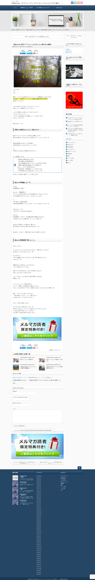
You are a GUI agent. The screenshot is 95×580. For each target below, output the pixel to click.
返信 (14, 383)
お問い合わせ (59, 7)
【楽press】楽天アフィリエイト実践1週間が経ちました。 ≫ (50, 463)
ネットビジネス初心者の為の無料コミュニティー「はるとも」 (75, 125)
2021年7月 (39, 496)
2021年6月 (39, 498)
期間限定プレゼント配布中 (27, 8)
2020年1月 (39, 530)
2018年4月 (39, 560)
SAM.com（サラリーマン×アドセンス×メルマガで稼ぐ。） (38, 3)
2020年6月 (39, 520)
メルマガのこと (71, 149)
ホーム (15, 8)
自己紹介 (68, 49)
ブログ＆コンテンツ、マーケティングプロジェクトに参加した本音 (75, 118)
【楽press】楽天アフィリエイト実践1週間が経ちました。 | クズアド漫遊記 (31, 377)
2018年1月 (39, 564)
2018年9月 (39, 552)
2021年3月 (39, 504)
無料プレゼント (69, 52)
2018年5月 (39, 558)
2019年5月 (39, 538)
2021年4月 (39, 502)
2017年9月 (39, 570)
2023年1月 (39, 478)
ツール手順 (70, 160)
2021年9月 (39, 492)
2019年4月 (39, 540)
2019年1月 (39, 544)
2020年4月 (39, 524)
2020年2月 (39, 528)
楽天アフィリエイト (54, 350)
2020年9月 (39, 516)
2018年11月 (39, 548)
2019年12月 (39, 532)
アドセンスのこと (72, 142)
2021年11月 (39, 490)
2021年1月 (39, 508)
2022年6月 (39, 484)
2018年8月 (39, 554)
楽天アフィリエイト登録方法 (26, 359)
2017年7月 (39, 574)
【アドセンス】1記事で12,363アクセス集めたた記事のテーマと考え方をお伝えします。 (75, 130)
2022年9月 (39, 480)
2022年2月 (39, 486)
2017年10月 (39, 568)
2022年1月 (39, 488)
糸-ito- (69, 162)
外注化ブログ (71, 144)
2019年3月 (39, 542)
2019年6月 (39, 536)
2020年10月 (39, 514)
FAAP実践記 (70, 147)
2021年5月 (39, 500)
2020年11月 (39, 512)
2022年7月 (39, 482)
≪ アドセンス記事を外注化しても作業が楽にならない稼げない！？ (24, 463)
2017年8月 (39, 572)
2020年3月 (39, 526)
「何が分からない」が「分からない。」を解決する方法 (75, 134)
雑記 (69, 155)
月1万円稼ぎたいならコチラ (43, 8)
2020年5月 (39, 522)
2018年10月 (39, 550)
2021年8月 (39, 494)
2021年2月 (39, 506)
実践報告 (70, 153)
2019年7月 (39, 534)
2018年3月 (39, 562)
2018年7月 (39, 556)
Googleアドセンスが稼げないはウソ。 (75, 122)
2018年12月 (39, 546)
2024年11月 (39, 476)
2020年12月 (39, 510)
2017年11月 (39, 566)
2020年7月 (39, 518)
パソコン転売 (71, 158)
